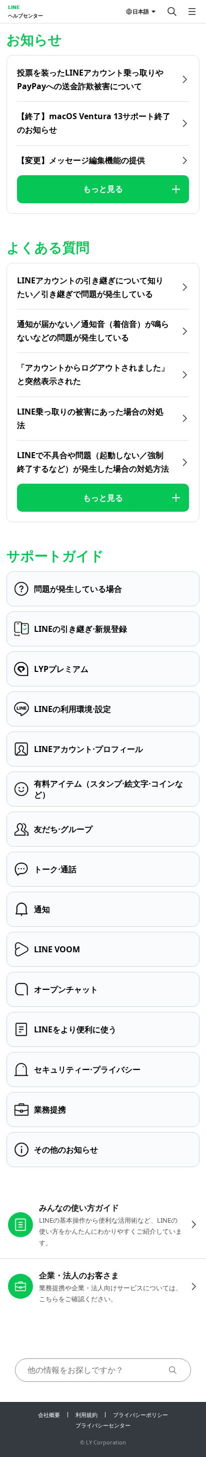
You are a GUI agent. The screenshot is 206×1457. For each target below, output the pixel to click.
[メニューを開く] (192, 12)
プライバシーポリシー (140, 1414)
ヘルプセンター (25, 15)
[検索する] (172, 12)
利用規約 (87, 1414)
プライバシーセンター (103, 1425)
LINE (14, 7)
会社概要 (49, 1414)
